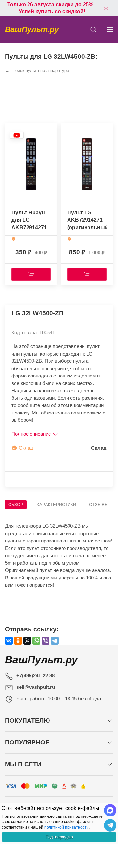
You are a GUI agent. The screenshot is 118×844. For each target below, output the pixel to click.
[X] (27, 641)
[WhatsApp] (36, 641)
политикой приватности (66, 827)
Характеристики (56, 504)
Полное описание (31, 434)
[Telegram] (55, 641)
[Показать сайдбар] (110, 29)
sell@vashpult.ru (35, 687)
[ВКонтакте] (9, 641)
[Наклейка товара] (17, 135)
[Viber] (45, 641)
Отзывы (98, 504)
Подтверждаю (59, 837)
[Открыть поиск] (93, 29)
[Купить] (31, 274)
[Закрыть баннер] (106, 8)
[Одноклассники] (18, 641)
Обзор (15, 504)
